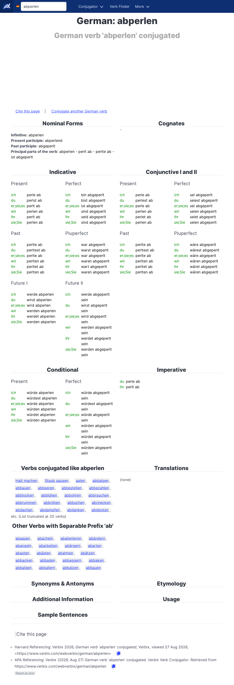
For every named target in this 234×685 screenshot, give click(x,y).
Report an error (25, 673)
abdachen (24, 510)
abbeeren (46, 488)
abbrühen (52, 502)
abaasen (23, 538)
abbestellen (72, 488)
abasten (22, 553)
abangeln (23, 545)
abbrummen (26, 502)
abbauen (23, 488)
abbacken (24, 560)
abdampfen (50, 510)
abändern (97, 538)
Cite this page (28, 111)
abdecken (100, 510)
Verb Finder (120, 6)
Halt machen (26, 480)
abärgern (72, 545)
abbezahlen (99, 488)
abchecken (101, 502)
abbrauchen (98, 495)
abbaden (47, 560)
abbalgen (101, 480)
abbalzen (70, 567)
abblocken (25, 495)
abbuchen (75, 502)
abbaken (96, 560)
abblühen (49, 495)
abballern (47, 567)
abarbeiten (48, 545)
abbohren (72, 495)
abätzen (88, 553)
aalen (80, 480)
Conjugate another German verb (79, 111)
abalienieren (71, 538)
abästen (44, 553)
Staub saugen (56, 480)
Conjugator (88, 6)
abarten (94, 545)
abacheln (45, 538)
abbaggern (72, 560)
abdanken (75, 510)
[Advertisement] (117, 72)
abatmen (65, 553)
